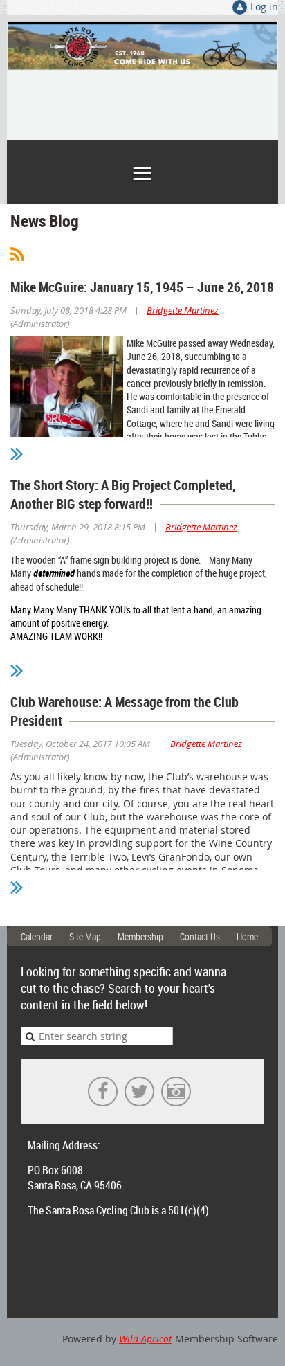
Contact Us (200, 936)
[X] (139, 1091)
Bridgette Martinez (183, 310)
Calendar (37, 936)
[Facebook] (103, 1091)
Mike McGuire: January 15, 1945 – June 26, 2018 (142, 287)
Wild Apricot (145, 1338)
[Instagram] (176, 1091)
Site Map (85, 936)
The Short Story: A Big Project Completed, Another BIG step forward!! (122, 494)
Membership (140, 936)
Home (247, 936)
